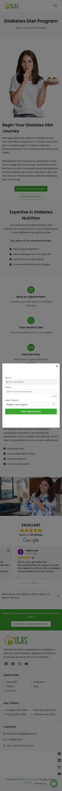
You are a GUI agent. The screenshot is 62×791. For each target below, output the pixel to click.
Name (8, 377)
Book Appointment (31, 411)
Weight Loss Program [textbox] (17, 404)
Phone (8, 387)
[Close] (57, 366)
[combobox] (31, 404)
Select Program (12, 400)
